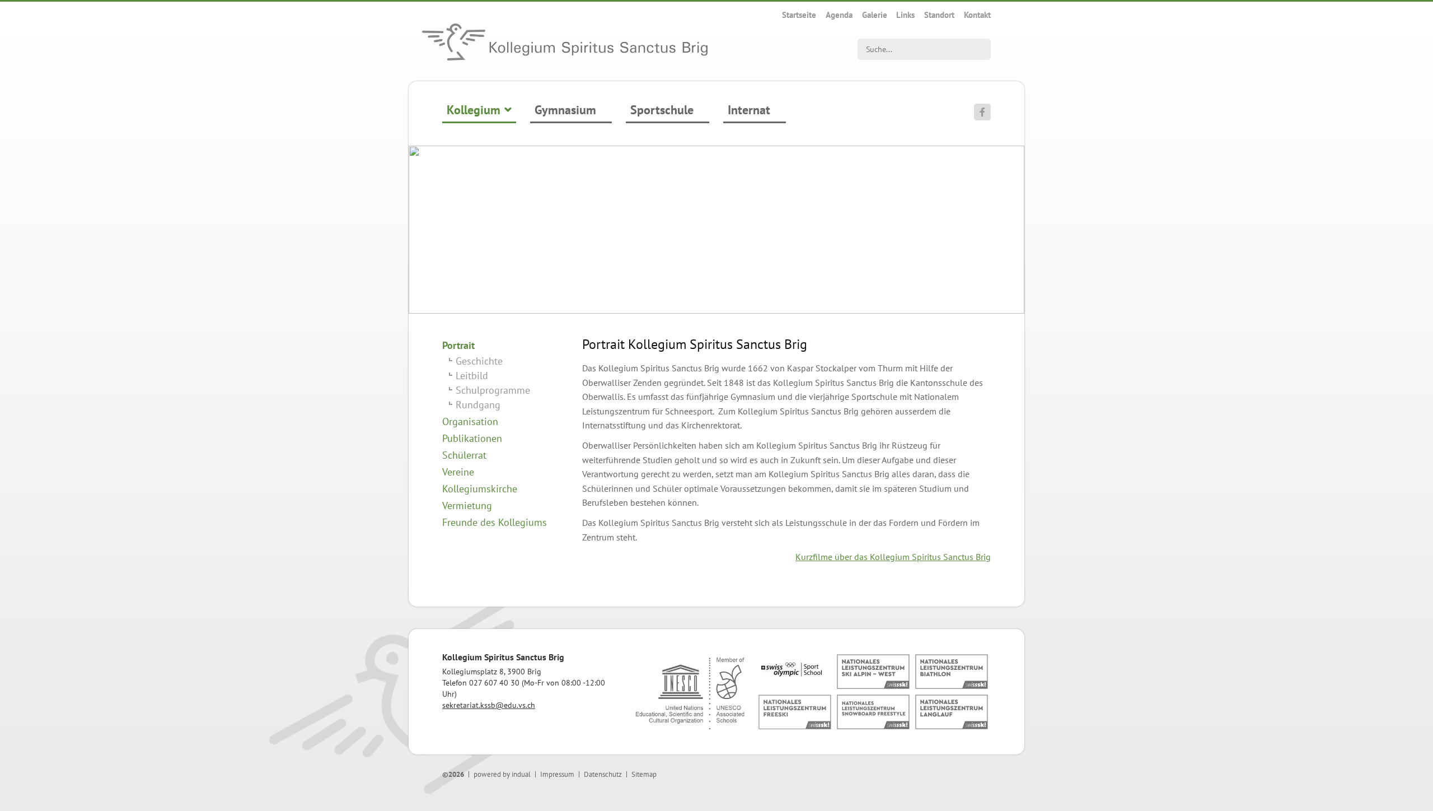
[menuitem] (799, 15)
